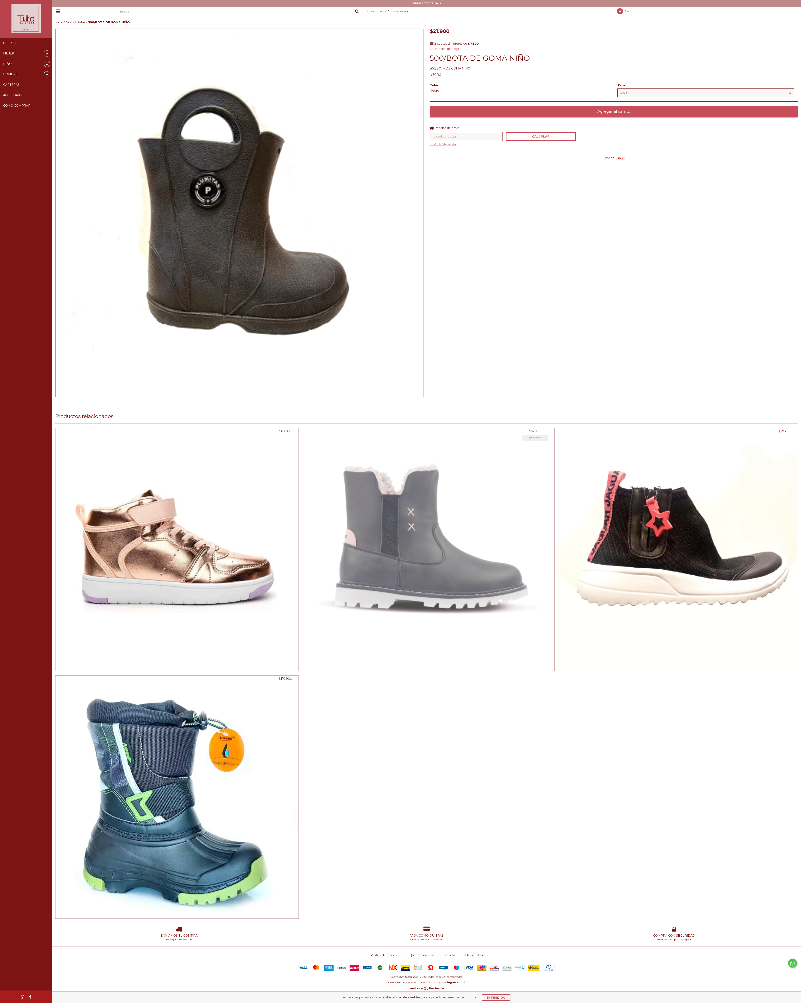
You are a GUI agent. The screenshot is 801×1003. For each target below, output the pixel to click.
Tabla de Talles (472, 955)
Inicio (59, 22)
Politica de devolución (386, 955)
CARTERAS (11, 85)
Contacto (448, 955)
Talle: (621, 85)
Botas (81, 22)
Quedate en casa (421, 955)
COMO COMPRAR (16, 105)
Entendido (496, 997)
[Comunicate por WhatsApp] (792, 963)
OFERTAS (10, 43)
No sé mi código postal (443, 144)
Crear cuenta (376, 11)
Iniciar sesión (399, 11)
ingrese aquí (456, 982)
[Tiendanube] (426, 989)
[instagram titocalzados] (22, 997)
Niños (70, 22)
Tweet (609, 158)
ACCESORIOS (13, 95)
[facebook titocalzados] (30, 997)
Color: (434, 85)
